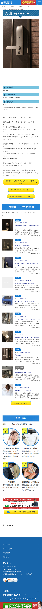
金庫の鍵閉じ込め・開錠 (23, 372)
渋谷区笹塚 (23, 298)
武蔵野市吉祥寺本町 (25, 352)
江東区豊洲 (23, 316)
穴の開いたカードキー (22, 355)
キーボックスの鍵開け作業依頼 (25, 301)
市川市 (21, 334)
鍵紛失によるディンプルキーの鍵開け (27, 337)
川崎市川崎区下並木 (25, 387)
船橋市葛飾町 (23, 260)
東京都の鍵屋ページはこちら (20, 190)
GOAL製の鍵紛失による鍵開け (25, 283)
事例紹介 (13, 6)
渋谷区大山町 (23, 222)
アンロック (5, 6)
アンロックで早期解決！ (23, 245)
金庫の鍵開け (19, 367)
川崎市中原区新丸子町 (26, 280)
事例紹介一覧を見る (20, 403)
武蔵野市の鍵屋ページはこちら (20, 196)
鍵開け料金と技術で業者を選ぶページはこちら (20, 182)
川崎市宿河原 (23, 242)
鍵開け (18, 220)
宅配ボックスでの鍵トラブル (24, 390)
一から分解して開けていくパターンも (27, 319)
